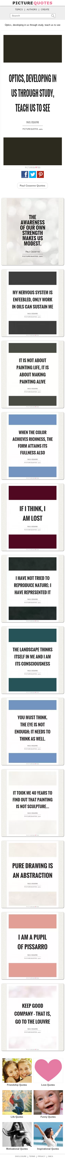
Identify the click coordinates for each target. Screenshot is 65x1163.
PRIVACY (41, 1156)
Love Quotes (48, 1085)
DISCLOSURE (21, 1156)
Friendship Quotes (17, 1085)
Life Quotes (17, 1117)
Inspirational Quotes (48, 1149)
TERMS (32, 1156)
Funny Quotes (48, 1117)
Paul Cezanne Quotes (32, 185)
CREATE (45, 9)
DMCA (50, 1156)
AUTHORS (32, 9)
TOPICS (19, 9)
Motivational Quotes (17, 1149)
